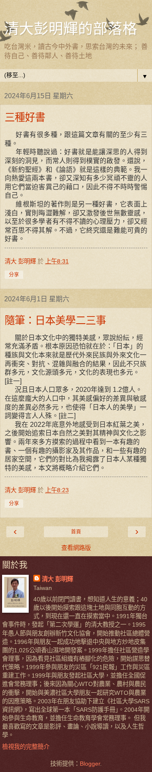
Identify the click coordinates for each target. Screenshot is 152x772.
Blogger (90, 763)
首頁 (76, 532)
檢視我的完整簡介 (25, 746)
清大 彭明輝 (57, 579)
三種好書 (25, 117)
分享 (14, 275)
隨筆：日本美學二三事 (55, 320)
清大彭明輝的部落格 (70, 28)
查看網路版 (76, 547)
